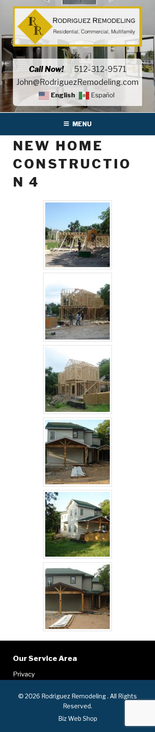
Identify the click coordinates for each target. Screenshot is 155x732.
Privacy (24, 674)
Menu (82, 124)
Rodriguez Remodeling (74, 696)
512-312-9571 (100, 69)
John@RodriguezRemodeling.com (77, 82)
